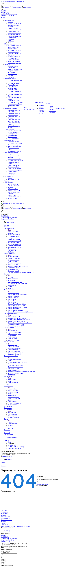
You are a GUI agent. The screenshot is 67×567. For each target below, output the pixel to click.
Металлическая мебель (14, 359)
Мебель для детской (13, 293)
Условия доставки (6, 518)
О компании (4, 512)
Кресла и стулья (12, 345)
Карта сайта (4, 524)
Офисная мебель (12, 330)
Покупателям (12, 412)
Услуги (10, 422)
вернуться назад (43, 485)
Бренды (3, 523)
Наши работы (12, 379)
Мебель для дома (13, 231)
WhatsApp (9, 459)
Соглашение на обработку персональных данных (15, 526)
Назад (9, 230)
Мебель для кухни (13, 256)
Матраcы (10, 277)
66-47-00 (3, 11)
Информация (4, 513)
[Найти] (1, 5)
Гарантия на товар (6, 520)
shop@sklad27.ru (7, 456)
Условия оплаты (5, 516)
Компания (4, 510)
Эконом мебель (12, 389)
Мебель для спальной (14, 316)
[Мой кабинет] (2, 9)
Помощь (3, 515)
